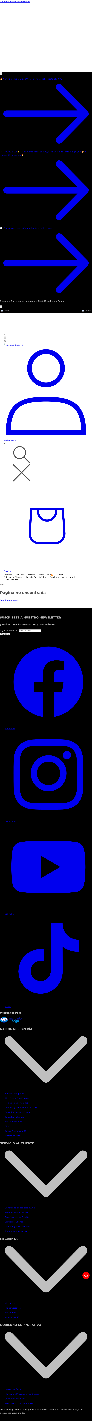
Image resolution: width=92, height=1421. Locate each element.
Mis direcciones (13, 1308)
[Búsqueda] (46, 462)
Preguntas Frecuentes (16, 1212)
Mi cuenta (10, 1303)
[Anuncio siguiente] (1, 306)
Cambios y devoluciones (17, 1226)
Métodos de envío (14, 1121)
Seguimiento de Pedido (17, 1217)
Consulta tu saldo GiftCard (18, 1112)
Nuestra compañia (14, 1093)
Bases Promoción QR (16, 1131)
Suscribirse (5, 634)
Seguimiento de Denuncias (19, 1403)
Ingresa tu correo (9, 630)
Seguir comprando (9, 600)
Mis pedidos (11, 1312)
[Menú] (5, 338)
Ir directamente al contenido (15, 1)
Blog (7, 1126)
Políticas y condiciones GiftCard (21, 1107)
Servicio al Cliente (14, 1222)
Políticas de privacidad (16, 1103)
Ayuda (7, 310)
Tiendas (88, 310)
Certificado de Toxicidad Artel (20, 1208)
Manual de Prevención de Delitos (22, 1394)
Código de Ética (13, 1389)
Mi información (12, 1317)
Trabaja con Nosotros (16, 1231)
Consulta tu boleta (14, 1117)
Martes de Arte (12, 1136)
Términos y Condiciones (17, 1098)
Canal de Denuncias (15, 1399)
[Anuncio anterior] (1, 73)
